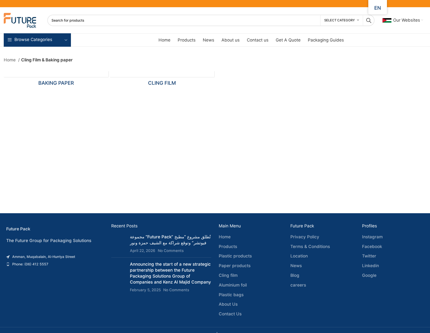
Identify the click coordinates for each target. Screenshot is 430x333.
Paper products (235, 265)
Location (299, 255)
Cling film (228, 275)
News (296, 265)
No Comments (171, 250)
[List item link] (53, 256)
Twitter (369, 255)
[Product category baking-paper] (56, 80)
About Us (228, 304)
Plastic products (235, 255)
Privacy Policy (304, 236)
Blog (294, 275)
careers (298, 285)
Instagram (372, 236)
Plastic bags (231, 294)
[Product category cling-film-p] (162, 80)
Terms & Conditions (310, 246)
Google (369, 275)
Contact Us (230, 313)
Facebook (372, 246)
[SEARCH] (369, 20)
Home (10, 59)
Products (228, 246)
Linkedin (370, 265)
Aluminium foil (233, 285)
